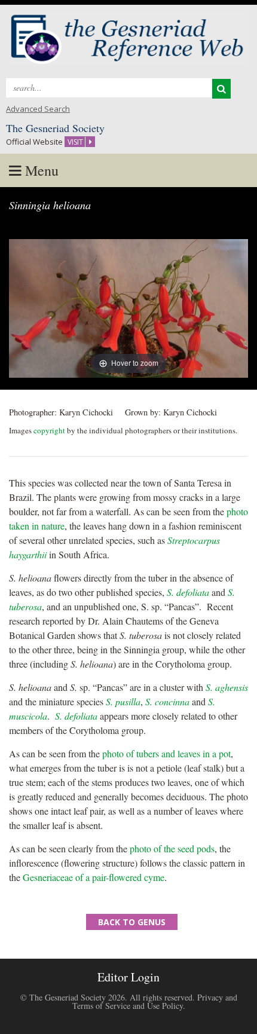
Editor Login (128, 977)
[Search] (221, 89)
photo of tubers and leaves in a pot (166, 753)
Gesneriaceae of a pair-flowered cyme (93, 877)
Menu (40, 170)
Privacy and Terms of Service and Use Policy (154, 1001)
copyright (49, 430)
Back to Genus (132, 922)
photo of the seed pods (172, 848)
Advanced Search (38, 108)
